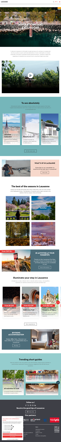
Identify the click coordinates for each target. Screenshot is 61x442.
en (56, 1)
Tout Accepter (12, 436)
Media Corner (39, 432)
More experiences (30, 324)
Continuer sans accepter (18, 417)
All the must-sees (30, 151)
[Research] (53, 2)
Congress (38, 431)
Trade (37, 434)
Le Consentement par (12, 439)
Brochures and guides (41, 435)
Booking (16, 345)
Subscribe (44, 172)
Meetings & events (40, 429)
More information (45, 267)
